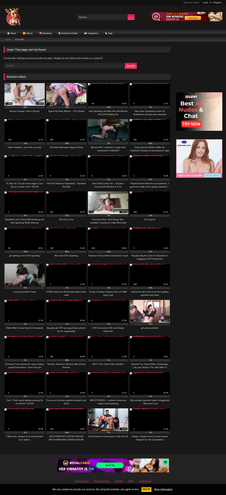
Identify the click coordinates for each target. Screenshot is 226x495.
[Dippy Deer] (13, 17)
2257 (131, 481)
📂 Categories (91, 33)
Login (205, 2)
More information (163, 489)
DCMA (119, 481)
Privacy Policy (102, 481)
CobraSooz (145, 481)
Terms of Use (81, 481)
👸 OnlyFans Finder (68, 33)
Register (217, 2)
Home (8, 39)
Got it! (146, 489)
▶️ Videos (28, 33)
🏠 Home (11, 33)
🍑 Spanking (45, 33)
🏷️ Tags (109, 33)
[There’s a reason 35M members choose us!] (186, 20)
